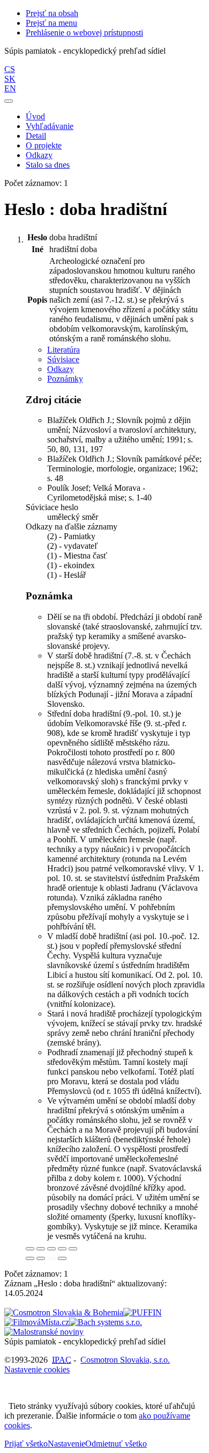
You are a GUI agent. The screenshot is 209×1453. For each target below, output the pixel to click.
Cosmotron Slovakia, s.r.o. (125, 1359)
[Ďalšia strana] (62, 1258)
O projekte (44, 145)
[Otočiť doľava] (30, 1258)
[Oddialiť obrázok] (40, 1248)
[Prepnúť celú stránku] (62, 1248)
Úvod (35, 116)
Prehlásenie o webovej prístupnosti (84, 32)
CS (9, 69)
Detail (36, 135)
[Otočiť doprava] (40, 1258)
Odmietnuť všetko (116, 1443)
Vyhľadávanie (49, 126)
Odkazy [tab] (60, 369)
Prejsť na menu (51, 22)
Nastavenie (66, 1443)
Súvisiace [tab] (63, 359)
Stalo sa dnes (48, 164)
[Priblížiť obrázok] (30, 1248)
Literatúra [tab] (63, 349)
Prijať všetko (26, 1443)
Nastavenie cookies (37, 1369)
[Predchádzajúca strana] (51, 1258)
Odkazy (39, 155)
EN (10, 88)
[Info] (73, 1248)
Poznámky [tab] (65, 378)
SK (10, 78)
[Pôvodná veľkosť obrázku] (51, 1248)
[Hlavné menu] (8, 101)
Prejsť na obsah (52, 13)
